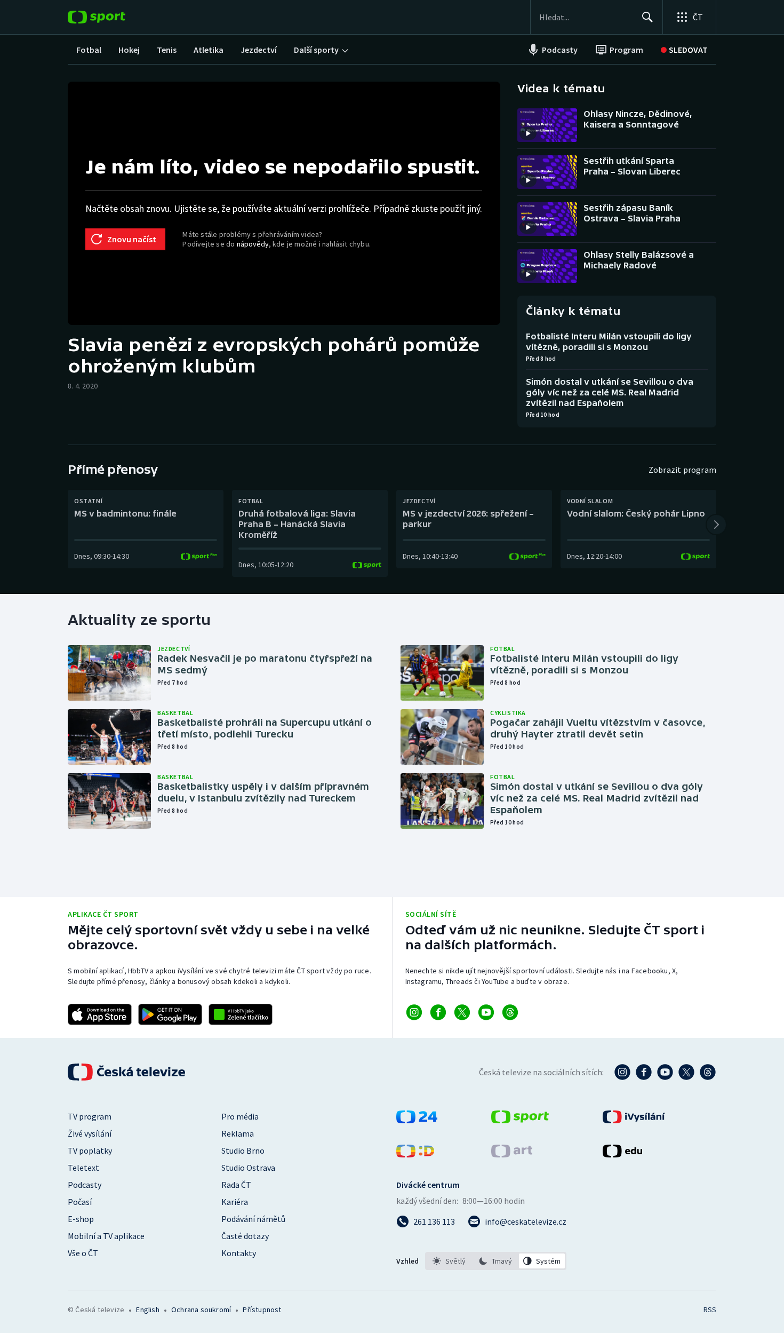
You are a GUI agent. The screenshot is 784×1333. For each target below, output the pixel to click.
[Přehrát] (528, 133)
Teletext (83, 1167)
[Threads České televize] (707, 1072)
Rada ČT (236, 1184)
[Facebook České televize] (643, 1072)
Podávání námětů (253, 1218)
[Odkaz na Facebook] (438, 1012)
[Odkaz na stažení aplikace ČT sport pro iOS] (100, 1014)
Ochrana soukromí (201, 1309)
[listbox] (495, 1261)
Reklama (237, 1133)
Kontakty (238, 1253)
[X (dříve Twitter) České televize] (686, 1072)
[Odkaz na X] (462, 1012)
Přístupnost (262, 1309)
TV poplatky (90, 1150)
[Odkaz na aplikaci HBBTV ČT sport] (241, 1014)
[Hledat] (647, 17)
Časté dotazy (245, 1236)
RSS (709, 1309)
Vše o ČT (83, 1253)
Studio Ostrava (248, 1167)
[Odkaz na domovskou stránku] (112, 17)
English (147, 1309)
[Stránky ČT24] (416, 1120)
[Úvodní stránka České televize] (127, 1072)
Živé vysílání (89, 1133)
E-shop (81, 1218)
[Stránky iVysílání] (634, 1120)
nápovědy (253, 244)
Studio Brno (243, 1150)
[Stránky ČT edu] (622, 1154)
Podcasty (84, 1184)
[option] (449, 1260)
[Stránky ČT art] (511, 1154)
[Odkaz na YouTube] (486, 1012)
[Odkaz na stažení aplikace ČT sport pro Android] (170, 1014)
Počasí (80, 1201)
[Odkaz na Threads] (510, 1012)
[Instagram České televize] (622, 1072)
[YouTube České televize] (665, 1072)
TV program (89, 1116)
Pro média (240, 1116)
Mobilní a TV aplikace (106, 1236)
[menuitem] (89, 50)
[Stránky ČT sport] (520, 1120)
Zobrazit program (682, 469)
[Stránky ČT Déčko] (415, 1154)
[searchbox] (586, 17)
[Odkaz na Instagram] (414, 1012)
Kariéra (234, 1201)
